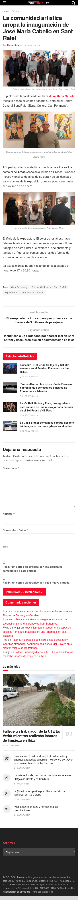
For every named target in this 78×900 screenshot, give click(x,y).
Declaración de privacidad (17, 891)
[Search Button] (73, 2)
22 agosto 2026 (30, 376)
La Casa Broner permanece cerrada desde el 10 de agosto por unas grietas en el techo (47, 424)
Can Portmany (19, 287)
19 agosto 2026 (30, 415)
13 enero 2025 (32, 45)
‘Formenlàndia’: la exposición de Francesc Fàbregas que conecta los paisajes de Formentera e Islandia (46, 387)
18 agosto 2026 (30, 431)
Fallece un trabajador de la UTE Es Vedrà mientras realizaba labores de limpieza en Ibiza (31, 735)
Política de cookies (66, 887)
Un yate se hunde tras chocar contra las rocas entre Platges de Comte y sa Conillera (42, 777)
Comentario (11, 468)
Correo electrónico (15, 530)
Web (5, 546)
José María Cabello (62, 96)
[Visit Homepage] (39, 2)
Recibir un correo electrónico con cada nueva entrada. (36, 582)
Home (6, 11)
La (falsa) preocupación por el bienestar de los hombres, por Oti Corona (39, 792)
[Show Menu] (4, 2)
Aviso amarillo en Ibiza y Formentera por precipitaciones (36, 808)
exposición (11, 292)
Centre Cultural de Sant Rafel (49, 287)
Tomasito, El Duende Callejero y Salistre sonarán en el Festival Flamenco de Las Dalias (44, 368)
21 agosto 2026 (30, 396)
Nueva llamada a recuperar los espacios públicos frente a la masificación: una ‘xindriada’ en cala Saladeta (37, 631)
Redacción (13, 45)
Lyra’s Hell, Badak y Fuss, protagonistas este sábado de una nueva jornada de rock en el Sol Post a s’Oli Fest (46, 406)
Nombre (9, 513)
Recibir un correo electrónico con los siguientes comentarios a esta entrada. (33, 568)
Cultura (15, 11)
